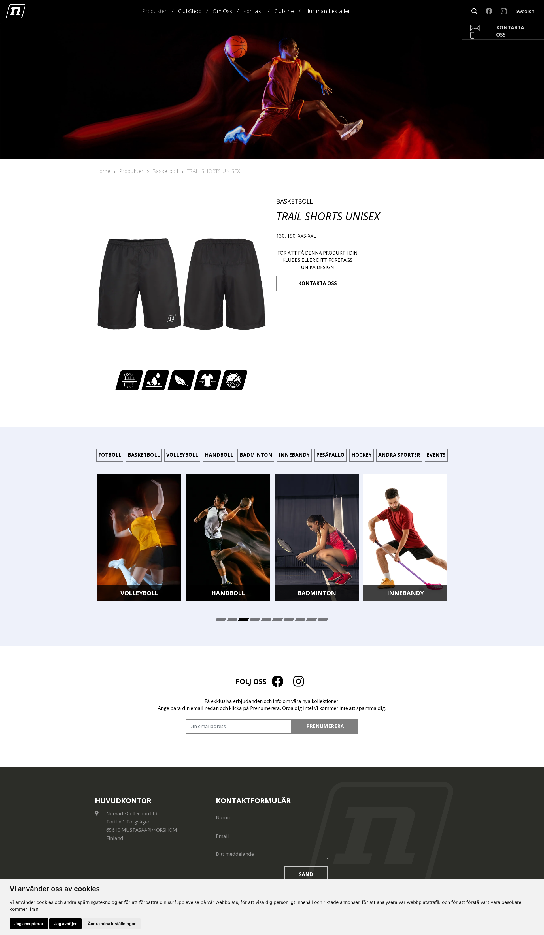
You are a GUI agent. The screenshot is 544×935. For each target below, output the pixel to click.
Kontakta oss (317, 283)
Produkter (154, 10)
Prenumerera (325, 726)
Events (436, 455)
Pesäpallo (330, 455)
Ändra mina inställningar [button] (112, 923)
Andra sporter (399, 455)
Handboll (219, 455)
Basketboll (165, 170)
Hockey (361, 455)
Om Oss (222, 10)
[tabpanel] (139, 537)
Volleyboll (182, 455)
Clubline (284, 10)
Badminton (256, 455)
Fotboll (109, 455)
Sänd (306, 874)
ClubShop (189, 10)
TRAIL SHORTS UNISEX (213, 170)
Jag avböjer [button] (65, 923)
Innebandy (294, 455)
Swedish (525, 11)
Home (102, 170)
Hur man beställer (327, 10)
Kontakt (253, 10)
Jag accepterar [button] (28, 923)
